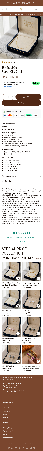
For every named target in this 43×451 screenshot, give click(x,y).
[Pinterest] (34, 447)
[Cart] (40, 9)
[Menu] (2, 9)
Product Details (10, 176)
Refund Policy (7, 434)
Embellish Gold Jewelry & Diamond (24, 443)
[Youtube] (16, 447)
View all (38, 258)
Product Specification (10, 123)
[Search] (7, 9)
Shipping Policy (8, 437)
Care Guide (9, 181)
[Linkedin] (30, 447)
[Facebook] (8, 447)
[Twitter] (23, 447)
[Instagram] (12, 447)
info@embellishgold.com (14, 383)
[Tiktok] (19, 447)
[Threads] (27, 447)
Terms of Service (8, 431)
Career (5, 417)
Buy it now (21, 103)
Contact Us (7, 411)
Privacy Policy (7, 428)
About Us (6, 408)
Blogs (5, 414)
